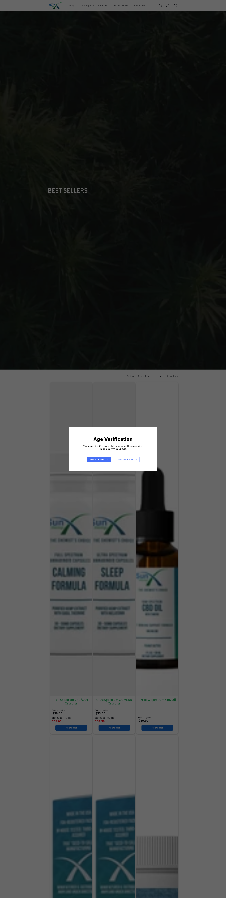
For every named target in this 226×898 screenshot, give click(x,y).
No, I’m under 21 (127, 459)
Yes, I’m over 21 (99, 459)
